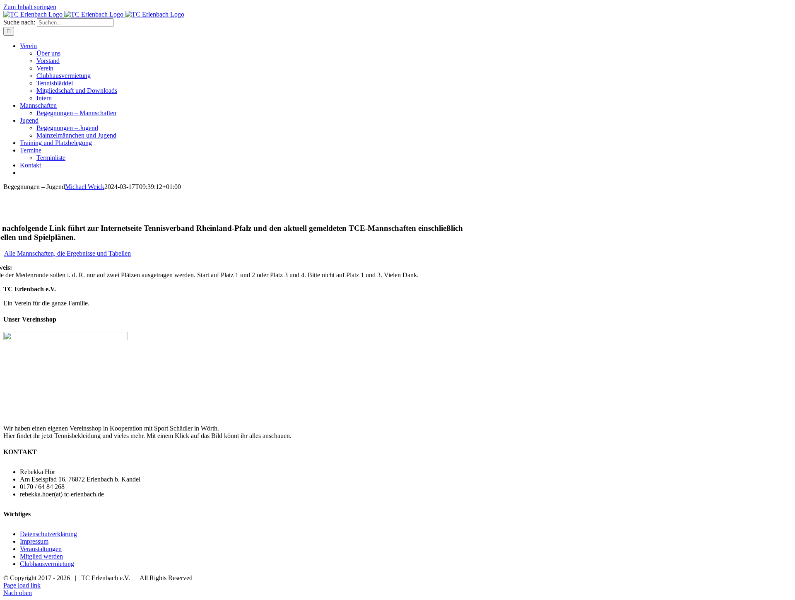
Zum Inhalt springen (29, 6)
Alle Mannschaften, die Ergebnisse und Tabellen (67, 253)
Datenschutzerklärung (48, 533)
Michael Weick (84, 186)
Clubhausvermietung (47, 563)
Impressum (34, 541)
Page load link (22, 585)
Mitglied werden (41, 556)
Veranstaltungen (41, 548)
